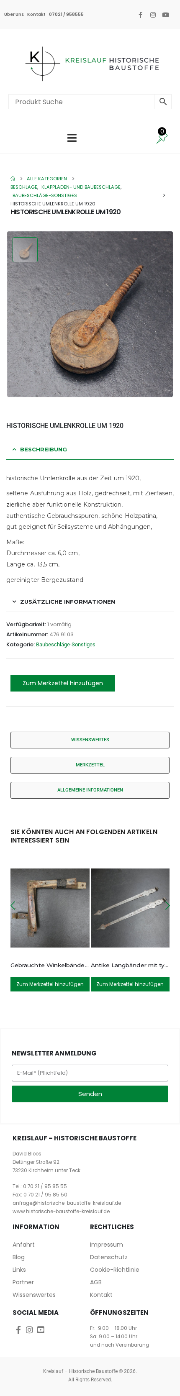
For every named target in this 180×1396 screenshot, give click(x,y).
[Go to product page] (50, 908)
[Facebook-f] (140, 14)
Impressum (106, 1244)
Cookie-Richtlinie (114, 1269)
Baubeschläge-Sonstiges (65, 644)
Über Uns (14, 14)
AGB (96, 1282)
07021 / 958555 (66, 14)
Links (19, 1269)
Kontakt (36, 14)
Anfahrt (24, 1244)
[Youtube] (165, 14)
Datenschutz (109, 1257)
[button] (12, 905)
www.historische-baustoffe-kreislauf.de (61, 1211)
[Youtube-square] (40, 1329)
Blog (19, 1257)
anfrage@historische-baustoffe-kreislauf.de (67, 1203)
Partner (23, 1282)
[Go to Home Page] (12, 178)
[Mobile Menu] (72, 138)
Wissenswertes (34, 1295)
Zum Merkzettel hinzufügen (63, 683)
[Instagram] (153, 14)
